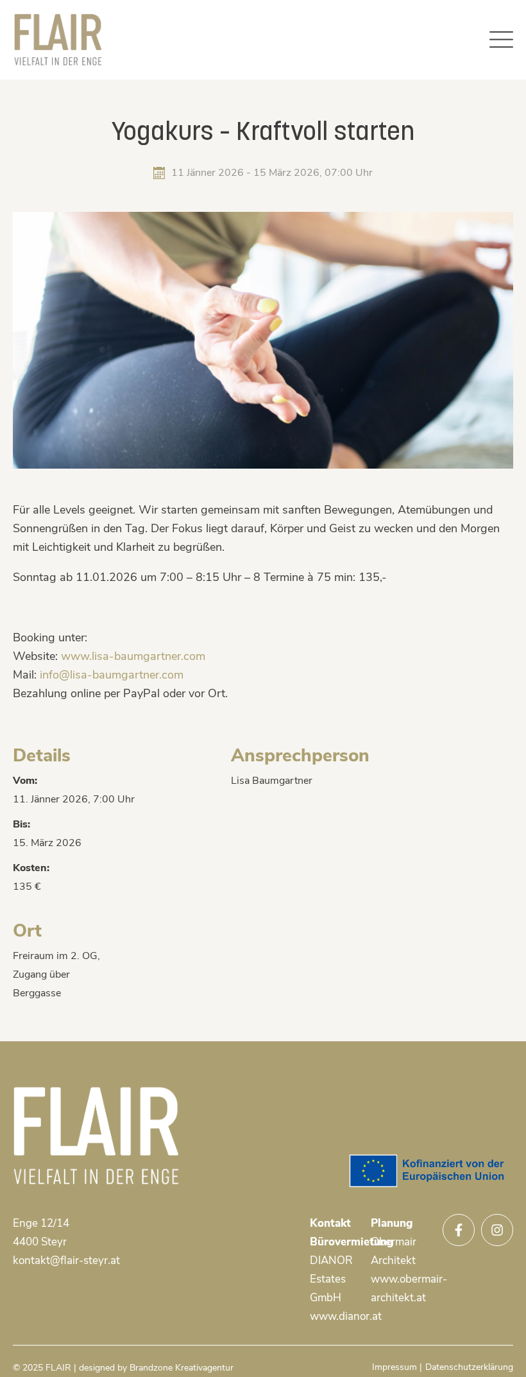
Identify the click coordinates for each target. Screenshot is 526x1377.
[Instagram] (497, 1230)
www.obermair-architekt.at (401, 1288)
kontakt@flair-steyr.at (66, 1260)
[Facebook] (459, 1230)
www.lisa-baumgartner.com (133, 656)
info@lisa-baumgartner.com (111, 674)
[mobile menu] (501, 39)
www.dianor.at (346, 1316)
